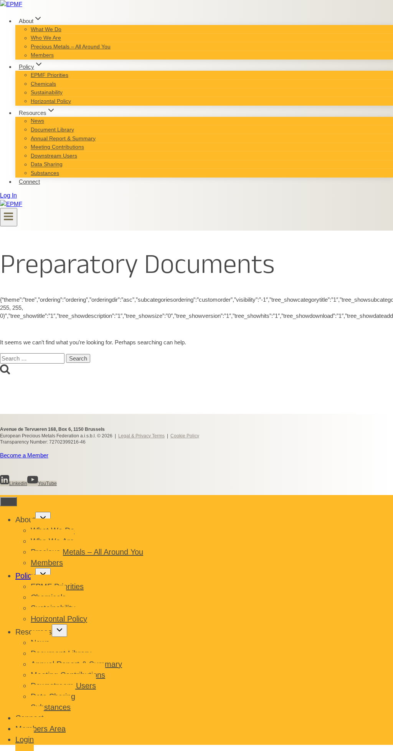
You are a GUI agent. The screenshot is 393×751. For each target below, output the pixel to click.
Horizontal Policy (51, 101)
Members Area (40, 728)
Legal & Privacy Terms (141, 436)
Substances (45, 173)
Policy (25, 576)
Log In (8, 195)
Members (42, 55)
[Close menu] (8, 501)
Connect (29, 181)
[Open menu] (8, 217)
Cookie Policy (184, 436)
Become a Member (24, 455)
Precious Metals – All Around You (71, 46)
